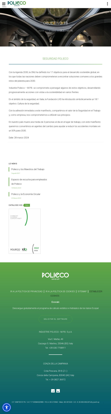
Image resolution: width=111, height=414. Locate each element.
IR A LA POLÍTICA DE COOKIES (60, 291)
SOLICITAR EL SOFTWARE (55, 319)
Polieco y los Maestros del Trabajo (27, 169)
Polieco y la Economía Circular (25, 194)
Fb (53, 391)
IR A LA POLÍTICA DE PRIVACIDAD (26, 291)
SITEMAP (82, 291)
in (58, 391)
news (53, 31)
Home (41, 31)
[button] (7, 407)
